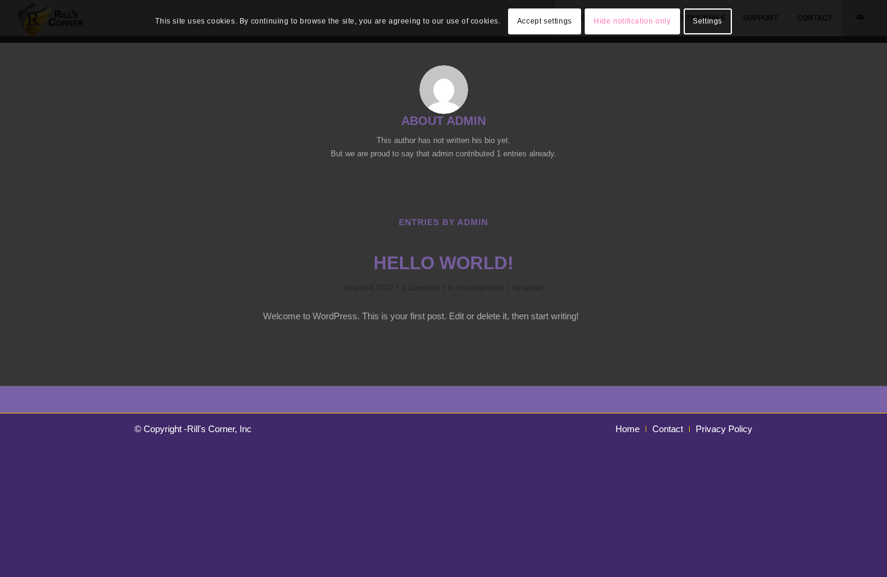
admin (533, 288)
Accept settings (544, 21)
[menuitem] (627, 429)
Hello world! (443, 263)
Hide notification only (632, 21)
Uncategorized (480, 288)
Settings (707, 21)
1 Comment (421, 288)
